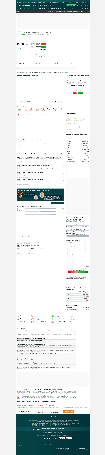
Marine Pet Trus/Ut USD (70, 226)
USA (88, 155)
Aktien (17, 8)
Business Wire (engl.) (24, 166)
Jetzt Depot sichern (35, 429)
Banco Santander (27, 243)
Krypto (57, 8)
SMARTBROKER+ (67, 424)
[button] (30, 340)
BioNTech (70, 256)
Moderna (70, 260)
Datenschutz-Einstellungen (55, 435)
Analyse (28, 101)
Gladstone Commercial (25, 315)
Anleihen (44, 8)
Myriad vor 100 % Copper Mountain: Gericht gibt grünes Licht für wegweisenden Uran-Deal (54, 11)
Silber (69, 250)
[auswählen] (53, 101)
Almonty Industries (72, 246)
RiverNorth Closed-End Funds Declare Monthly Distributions (30, 172)
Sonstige (87, 153)
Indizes (33, 8)
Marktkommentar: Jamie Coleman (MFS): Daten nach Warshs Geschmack (31, 248)
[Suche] (52, 5)
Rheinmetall (71, 262)
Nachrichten (28, 8)
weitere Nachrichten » (60, 163)
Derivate (48, 8)
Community (22, 8)
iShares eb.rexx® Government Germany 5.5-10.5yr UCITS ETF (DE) (42, 240)
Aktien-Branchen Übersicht (48, 432)
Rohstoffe (53, 8)
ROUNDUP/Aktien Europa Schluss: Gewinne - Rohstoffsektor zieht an (30, 242)
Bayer (30, 330)
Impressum (39, 435)
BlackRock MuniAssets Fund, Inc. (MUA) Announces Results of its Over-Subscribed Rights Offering (36, 251)
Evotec (69, 258)
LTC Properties (23, 318)
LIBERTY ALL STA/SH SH (25, 321)
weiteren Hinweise (81, 283)
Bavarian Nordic (26, 246)
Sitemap (55, 432)
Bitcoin (69, 252)
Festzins (66, 8)
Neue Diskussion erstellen (57, 202)
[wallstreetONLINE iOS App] (62, 439)
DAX (69, 248)
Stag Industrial (42, 318)
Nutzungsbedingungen (64, 435)
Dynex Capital (44, 330)
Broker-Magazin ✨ (73, 8)
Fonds (37, 8)
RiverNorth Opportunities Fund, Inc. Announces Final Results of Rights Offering (34, 182)
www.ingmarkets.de (84, 282)
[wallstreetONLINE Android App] (69, 439)
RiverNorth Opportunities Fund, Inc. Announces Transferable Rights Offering (33, 165)
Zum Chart (54, 363)
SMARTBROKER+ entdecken (72, 118)
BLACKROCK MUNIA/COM (32, 253)
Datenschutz (48, 435)
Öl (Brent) (70, 254)
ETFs (40, 8)
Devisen (61, 8)
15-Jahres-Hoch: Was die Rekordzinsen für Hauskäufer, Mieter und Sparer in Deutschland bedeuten (37, 238)
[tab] (46, 341)
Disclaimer (43, 435)
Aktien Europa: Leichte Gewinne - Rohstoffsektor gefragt (28, 245)
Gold (69, 244)
